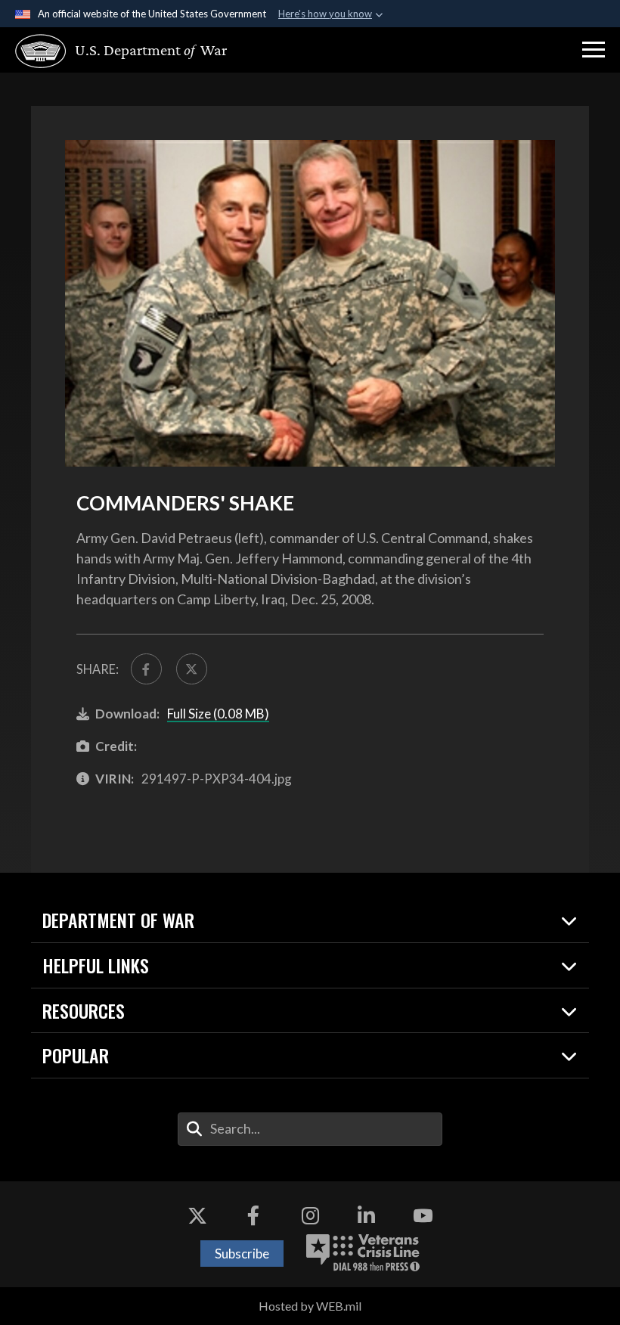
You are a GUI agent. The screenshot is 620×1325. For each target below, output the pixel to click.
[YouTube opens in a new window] (423, 1215)
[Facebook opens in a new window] (253, 1215)
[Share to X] (191, 668)
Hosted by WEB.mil (310, 1306)
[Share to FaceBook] (146, 668)
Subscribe (242, 1253)
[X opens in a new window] (197, 1215)
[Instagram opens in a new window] (310, 1215)
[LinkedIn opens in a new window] (367, 1215)
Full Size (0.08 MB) (218, 713)
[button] (593, 50)
